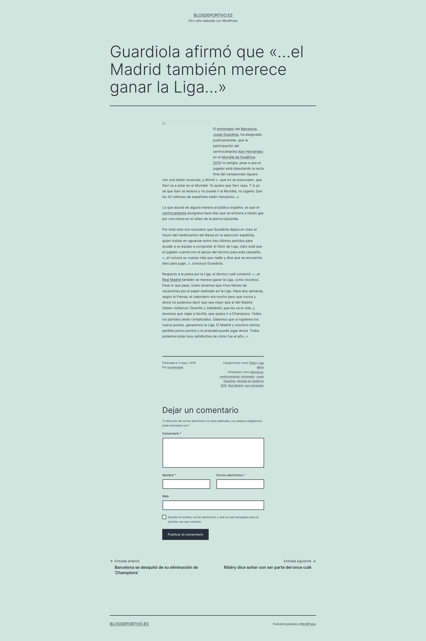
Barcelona (249, 129)
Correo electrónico (230, 475)
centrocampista (174, 213)
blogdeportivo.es (213, 15)
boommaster (175, 367)
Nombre (169, 475)
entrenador (225, 129)
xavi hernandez (254, 385)
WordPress (307, 624)
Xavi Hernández (250, 152)
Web (165, 496)
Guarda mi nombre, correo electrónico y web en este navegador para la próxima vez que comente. (213, 519)
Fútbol (253, 362)
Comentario (171, 433)
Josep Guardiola (225, 135)
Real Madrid (171, 280)
